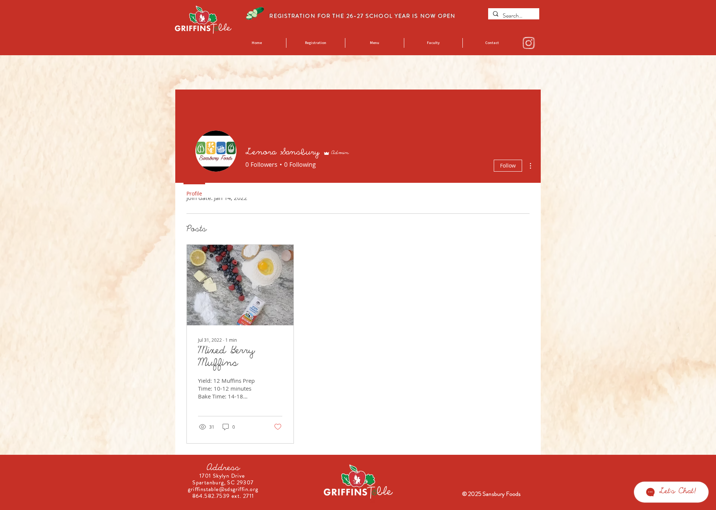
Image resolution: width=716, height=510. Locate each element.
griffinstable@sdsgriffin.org (223, 489)
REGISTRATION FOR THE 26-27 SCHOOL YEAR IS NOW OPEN (363, 15)
